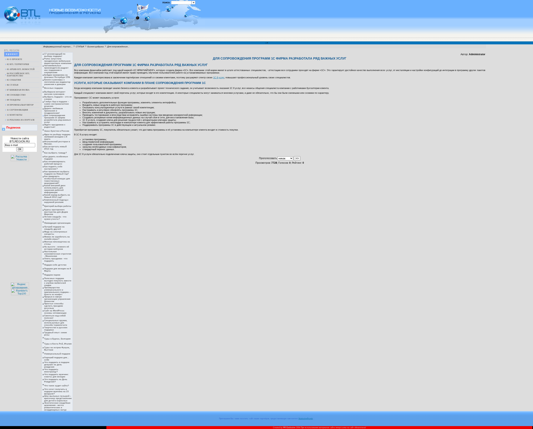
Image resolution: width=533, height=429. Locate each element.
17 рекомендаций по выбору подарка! (54, 55)
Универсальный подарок (57, 354)
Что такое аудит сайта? (56, 385)
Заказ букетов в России (56, 131)
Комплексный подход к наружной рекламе (56, 201)
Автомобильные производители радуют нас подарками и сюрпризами (56, 69)
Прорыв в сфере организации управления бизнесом (57, 299)
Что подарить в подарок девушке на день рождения (56, 364)
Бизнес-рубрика (95, 46)
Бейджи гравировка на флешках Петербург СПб (57, 76)
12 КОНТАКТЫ (14, 115)
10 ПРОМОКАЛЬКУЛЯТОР (20, 105)
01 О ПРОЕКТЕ (14, 59)
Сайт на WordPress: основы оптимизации (55, 311)
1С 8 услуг (218, 77)
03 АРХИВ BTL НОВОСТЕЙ (21, 69)
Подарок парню (52, 275)
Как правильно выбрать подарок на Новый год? (56, 172)
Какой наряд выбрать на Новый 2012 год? (57, 196)
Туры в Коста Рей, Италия (58, 344)
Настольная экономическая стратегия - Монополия (57, 253)
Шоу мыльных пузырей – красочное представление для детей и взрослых (58, 398)
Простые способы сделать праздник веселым (54, 305)
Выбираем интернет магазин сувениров (54, 93)
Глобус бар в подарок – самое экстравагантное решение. (56, 103)
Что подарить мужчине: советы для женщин (56, 375)
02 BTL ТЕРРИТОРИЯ (18, 64)
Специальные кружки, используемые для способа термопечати (55, 322)
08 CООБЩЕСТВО (16, 95)
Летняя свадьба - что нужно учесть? (55, 218)
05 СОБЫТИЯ (14, 80)
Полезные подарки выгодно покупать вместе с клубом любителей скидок (57, 281)
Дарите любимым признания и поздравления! (53, 110)
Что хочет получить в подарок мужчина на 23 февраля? (56, 391)
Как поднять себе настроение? (53, 167)
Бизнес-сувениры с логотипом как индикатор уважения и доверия (57, 82)
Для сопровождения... (118, 46)
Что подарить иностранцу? (51, 370)
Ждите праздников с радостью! (54, 125)
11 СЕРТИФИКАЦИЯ (17, 110)
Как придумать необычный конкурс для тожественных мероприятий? (57, 179)
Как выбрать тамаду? (55, 153)
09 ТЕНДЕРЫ (13, 100)
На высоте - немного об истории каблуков (56, 248)
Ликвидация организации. (57, 223)
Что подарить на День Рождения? (55, 380)
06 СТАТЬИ (12, 85)
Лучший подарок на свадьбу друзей (54, 228)
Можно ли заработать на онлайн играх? (57, 238)
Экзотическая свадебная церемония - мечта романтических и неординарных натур (57, 406)
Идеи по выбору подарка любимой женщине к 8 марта (57, 136)
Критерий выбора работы (57, 206)
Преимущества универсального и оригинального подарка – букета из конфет (57, 291)
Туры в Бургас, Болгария (57, 339)
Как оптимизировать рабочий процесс (54, 162)
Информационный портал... (57, 46)
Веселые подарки (53, 88)
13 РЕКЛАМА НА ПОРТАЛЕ (21, 120)
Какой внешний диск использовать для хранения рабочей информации (54, 188)
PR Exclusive (289, 428)
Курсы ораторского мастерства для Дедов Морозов (56, 211)
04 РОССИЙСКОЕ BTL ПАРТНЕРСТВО (18, 74)
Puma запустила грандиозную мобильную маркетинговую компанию (58, 60)
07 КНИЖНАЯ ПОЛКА (18, 90)
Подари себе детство (55, 265)
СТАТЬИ (80, 46)
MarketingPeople (306, 419)
